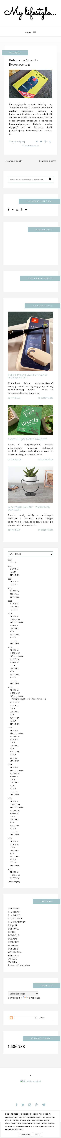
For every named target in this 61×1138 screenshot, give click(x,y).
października (16, 622)
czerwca (14, 594)
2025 (10, 566)
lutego (13, 563)
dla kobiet (15, 918)
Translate (34, 997)
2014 (10, 799)
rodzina (13, 945)
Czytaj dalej (14, 398)
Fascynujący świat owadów (27, 439)
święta (12, 962)
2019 (10, 614)
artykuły (14, 908)
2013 (10, 839)
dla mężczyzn (17, 922)
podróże (13, 935)
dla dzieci (14, 915)
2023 (10, 589)
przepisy (13, 942)
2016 (10, 728)
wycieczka (15, 952)
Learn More (25, 1134)
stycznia (14, 575)
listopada (15, 619)
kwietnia (14, 597)
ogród (12, 932)
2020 (10, 601)
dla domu (14, 912)
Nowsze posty (13, 160)
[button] (30, 32)
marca (13, 572)
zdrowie (13, 955)
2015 (10, 765)
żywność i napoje (19, 965)
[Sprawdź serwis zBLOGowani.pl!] (30, 1081)
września (14, 591)
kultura (13, 928)
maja (12, 631)
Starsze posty (47, 160)
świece (12, 958)
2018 (10, 648)
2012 (10, 869)
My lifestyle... (30, 13)
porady (12, 938)
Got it (37, 1134)
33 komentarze (45, 398)
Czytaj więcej (17, 141)
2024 (10, 579)
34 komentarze (45, 530)
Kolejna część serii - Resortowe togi (23, 62)
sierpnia (14, 569)
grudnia (14, 582)
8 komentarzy (30, 145)
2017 (10, 688)
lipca (12, 665)
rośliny (13, 948)
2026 (10, 560)
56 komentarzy (45, 460)
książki (12, 925)
